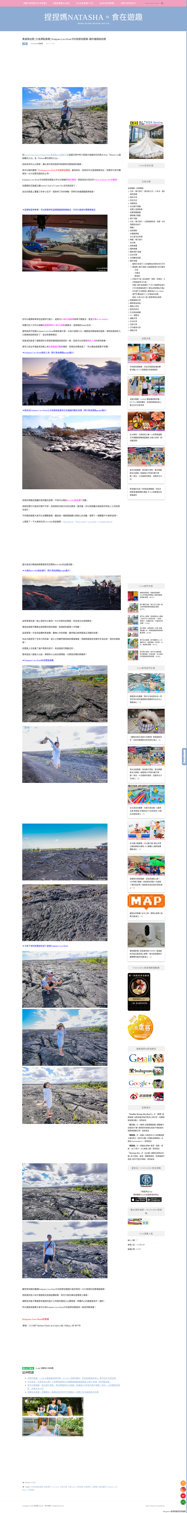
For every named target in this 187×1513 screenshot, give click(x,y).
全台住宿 (133, 255)
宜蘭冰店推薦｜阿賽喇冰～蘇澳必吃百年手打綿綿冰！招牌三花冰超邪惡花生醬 (63, 1392)
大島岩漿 (79, 1487)
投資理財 (133, 231)
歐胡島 (137, 276)
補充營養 (133, 194)
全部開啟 (131, 188)
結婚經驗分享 (135, 300)
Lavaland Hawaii (105, 522)
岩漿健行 (87, 1487)
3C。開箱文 (134, 315)
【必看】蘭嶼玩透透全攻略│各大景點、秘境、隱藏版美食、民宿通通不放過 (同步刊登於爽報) (146, 1156)
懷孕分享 (133, 197)
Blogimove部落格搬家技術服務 (174, 1511)
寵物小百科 (134, 306)
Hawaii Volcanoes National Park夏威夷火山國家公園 (46, 155)
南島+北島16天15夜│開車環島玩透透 (146, 297)
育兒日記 (133, 200)
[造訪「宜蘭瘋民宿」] (138, 1223)
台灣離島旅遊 (135, 258)
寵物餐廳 (133, 249)
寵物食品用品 (135, 303)
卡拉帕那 (30, 1490)
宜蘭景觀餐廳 (135, 212)
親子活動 (133, 218)
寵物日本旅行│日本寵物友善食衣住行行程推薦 (150, 264)
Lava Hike (92, 522)
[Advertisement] (71, 67)
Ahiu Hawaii (68, 522)
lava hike (55, 1487)
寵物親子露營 (135, 215)
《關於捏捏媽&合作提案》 (35, 3)
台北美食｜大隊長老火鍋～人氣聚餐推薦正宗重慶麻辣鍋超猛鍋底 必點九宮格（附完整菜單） (69, 1382)
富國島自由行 (135, 224)
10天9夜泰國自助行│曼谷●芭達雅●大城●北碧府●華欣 (153, 288)
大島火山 (71, 1487)
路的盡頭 (102, 1487)
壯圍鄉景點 (134, 234)
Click (184, 756)
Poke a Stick (81, 522)
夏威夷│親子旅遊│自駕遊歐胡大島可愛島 (148, 267)
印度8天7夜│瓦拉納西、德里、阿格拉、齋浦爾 (150, 279)
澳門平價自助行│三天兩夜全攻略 (145, 294)
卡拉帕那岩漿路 (37, 1487)
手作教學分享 (135, 327)
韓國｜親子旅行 (136, 240)
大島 (25, 43)
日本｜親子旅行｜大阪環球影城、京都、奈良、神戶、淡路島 (154, 222)
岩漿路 (95, 1487)
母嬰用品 (133, 203)
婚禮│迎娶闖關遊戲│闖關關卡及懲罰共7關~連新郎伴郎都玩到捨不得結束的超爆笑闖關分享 (146, 1128)
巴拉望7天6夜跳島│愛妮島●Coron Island (147, 291)
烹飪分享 (133, 324)
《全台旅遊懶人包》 (85, 3)
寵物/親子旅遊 (135, 252)
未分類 (132, 243)
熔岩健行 (47, 1487)
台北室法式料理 (136, 237)
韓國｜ (132, 227)
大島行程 (63, 1487)
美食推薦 (133, 246)
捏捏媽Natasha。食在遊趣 (93, 17)
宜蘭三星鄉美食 (136, 209)
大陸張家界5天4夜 (139, 282)
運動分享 (133, 318)
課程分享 (133, 330)
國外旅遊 (133, 261)
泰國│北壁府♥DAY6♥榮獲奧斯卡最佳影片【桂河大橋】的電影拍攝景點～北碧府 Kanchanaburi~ (146, 1138)
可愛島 (137, 273)
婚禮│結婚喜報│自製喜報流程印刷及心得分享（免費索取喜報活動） (146, 1117)
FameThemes (161, 1506)
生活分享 (133, 321)
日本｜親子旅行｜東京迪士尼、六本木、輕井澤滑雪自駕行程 (154, 191)
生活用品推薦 (135, 312)
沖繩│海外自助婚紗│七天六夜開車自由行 (148, 285)
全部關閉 (139, 188)
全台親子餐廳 (135, 206)
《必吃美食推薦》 (107, 3)
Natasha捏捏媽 (37, 43)
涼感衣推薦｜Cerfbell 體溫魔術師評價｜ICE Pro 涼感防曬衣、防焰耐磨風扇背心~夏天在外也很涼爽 (71, 1378)
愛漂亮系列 (134, 309)
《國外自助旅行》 (128, 3)
